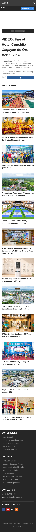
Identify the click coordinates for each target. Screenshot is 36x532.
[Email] (12, 509)
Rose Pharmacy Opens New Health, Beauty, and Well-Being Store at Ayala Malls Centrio (17, 250)
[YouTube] (8, 509)
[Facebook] (3, 509)
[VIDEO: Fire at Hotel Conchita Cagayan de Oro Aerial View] (18, 99)
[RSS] (16, 509)
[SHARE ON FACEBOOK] (20, 77)
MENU (3, 7)
